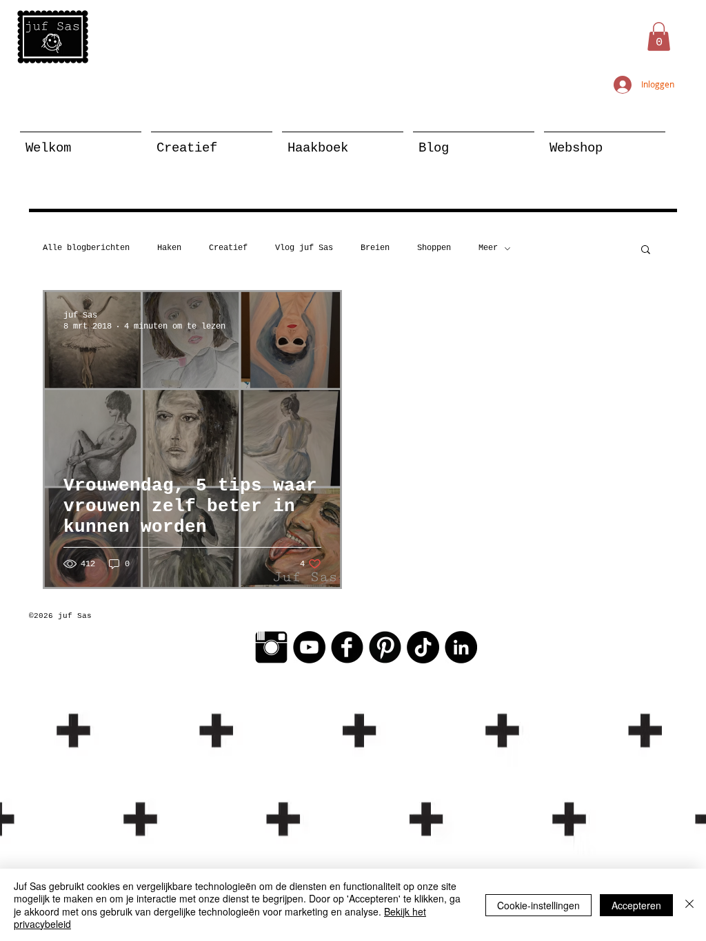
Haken (169, 248)
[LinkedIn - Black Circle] (461, 647)
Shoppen (434, 248)
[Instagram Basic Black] (271, 647)
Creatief (228, 248)
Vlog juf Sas (304, 248)
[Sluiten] (689, 905)
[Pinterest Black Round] (385, 647)
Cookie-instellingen (538, 905)
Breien (375, 248)
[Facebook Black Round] (347, 647)
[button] (659, 36)
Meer (488, 248)
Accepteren (636, 905)
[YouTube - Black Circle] (309, 647)
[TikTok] (423, 647)
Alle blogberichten (86, 248)
